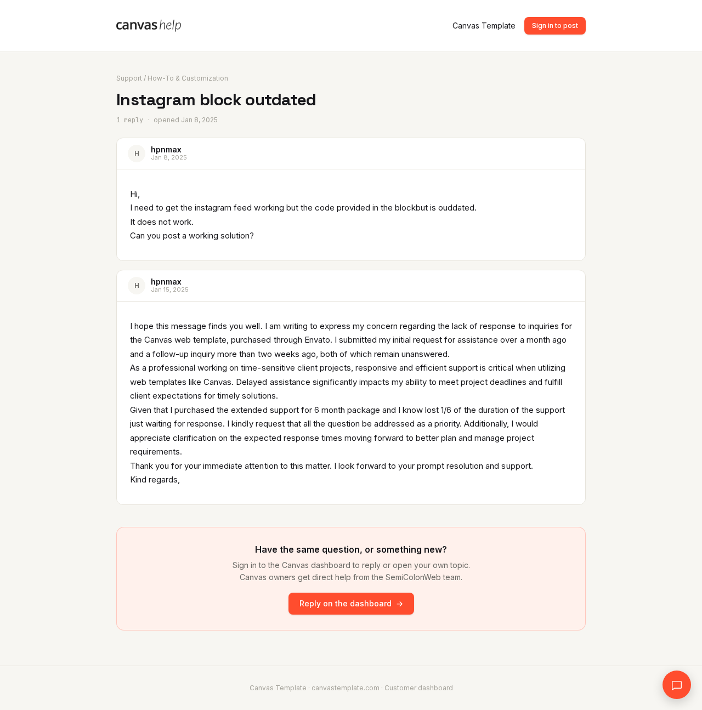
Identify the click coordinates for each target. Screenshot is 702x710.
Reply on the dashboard (351, 603)
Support (129, 78)
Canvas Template (484, 25)
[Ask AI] (677, 685)
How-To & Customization (188, 78)
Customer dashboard (418, 688)
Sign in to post (555, 25)
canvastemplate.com (346, 688)
